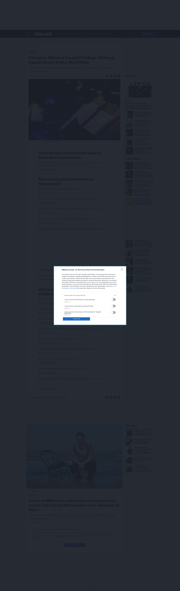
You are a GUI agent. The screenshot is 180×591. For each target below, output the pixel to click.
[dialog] (90, 295)
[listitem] (90, 295)
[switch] (113, 299)
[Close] (122, 270)
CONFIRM (76, 319)
